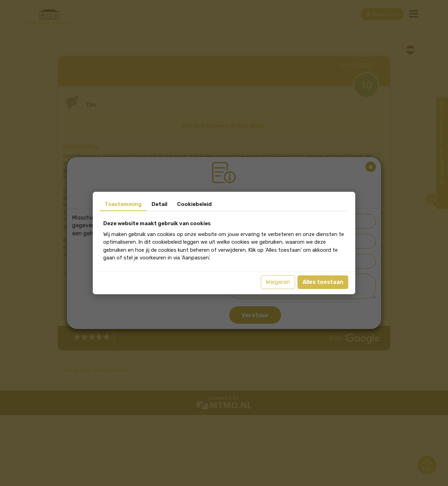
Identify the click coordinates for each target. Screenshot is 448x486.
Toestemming (123, 204)
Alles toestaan (322, 282)
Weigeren (278, 282)
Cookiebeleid (194, 204)
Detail (159, 204)
